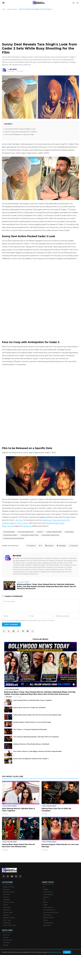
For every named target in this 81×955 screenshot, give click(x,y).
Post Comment (11, 624)
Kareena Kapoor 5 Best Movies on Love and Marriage (32, 722)
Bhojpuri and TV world (18, 523)
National (46, 897)
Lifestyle (46, 889)
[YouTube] (12, 876)
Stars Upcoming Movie (50, 912)
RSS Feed (6, 942)
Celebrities (6, 899)
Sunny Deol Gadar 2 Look (30, 535)
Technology (47, 915)
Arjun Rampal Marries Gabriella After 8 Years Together (32, 700)
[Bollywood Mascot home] (38, 3)
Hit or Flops (7, 920)
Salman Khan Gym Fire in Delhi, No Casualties (29, 707)
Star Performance (49, 910)
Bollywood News (12, 9)
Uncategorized (48, 922)
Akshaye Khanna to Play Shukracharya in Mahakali (31, 744)
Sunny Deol (69, 532)
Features (6, 915)
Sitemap (5, 945)
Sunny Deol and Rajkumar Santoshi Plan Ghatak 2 (31, 758)
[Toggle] (76, 124)
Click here (19, 520)
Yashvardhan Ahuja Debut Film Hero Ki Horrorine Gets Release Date (37, 715)
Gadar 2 (40, 532)
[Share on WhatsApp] (18, 631)
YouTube (10, 526)
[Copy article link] (32, 631)
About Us (6, 935)
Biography (6, 889)
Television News (48, 917)
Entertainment (8, 912)
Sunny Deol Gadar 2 (10, 535)
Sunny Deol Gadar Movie (51, 535)
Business (6, 897)
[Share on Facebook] (4, 631)
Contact (5, 937)
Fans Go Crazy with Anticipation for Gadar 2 (21, 132)
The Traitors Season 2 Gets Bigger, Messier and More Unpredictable (37, 751)
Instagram (26, 526)
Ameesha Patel (9, 532)
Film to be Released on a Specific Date (19, 134)
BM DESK (17, 556)
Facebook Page (52, 523)
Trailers (45, 920)
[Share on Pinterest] (28, 631)
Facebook (32, 545)
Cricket (5, 905)
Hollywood (56, 520)
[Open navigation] (3, 3)
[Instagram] (16, 876)
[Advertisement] (17, 26)
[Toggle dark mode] (77, 3)
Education (6, 910)
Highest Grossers (9, 917)
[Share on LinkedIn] (13, 631)
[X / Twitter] (7, 876)
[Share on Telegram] (23, 631)
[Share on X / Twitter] (9, 631)
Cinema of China (8, 902)
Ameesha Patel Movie (26, 532)
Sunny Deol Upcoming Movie (14, 538)
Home (3, 9)
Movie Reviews (48, 894)
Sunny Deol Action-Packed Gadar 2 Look (20, 129)
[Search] (73, 3)
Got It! (67, 952)
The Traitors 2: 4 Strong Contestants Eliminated (30, 729)
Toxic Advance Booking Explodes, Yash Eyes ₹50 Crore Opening (36, 736)
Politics (45, 902)
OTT (44, 899)
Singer (45, 905)
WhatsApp (62, 545)
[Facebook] (3, 876)
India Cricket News (9, 925)
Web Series (47, 925)
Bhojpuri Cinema (8, 887)
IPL (44, 887)
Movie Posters (48, 892)
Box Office (6, 894)
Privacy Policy (56, 952)
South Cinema (48, 907)
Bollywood (47, 520)
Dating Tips (6, 907)
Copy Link (74, 545)
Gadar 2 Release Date (54, 532)
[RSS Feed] (20, 876)
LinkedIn (50, 545)
